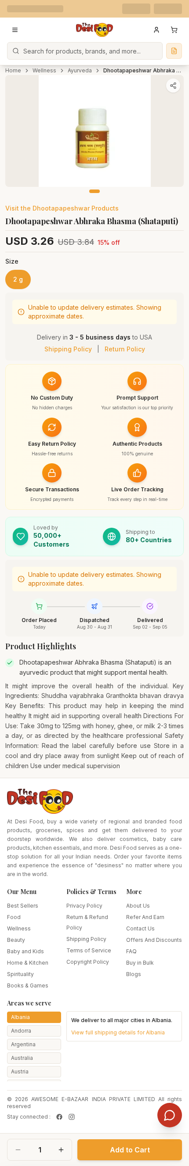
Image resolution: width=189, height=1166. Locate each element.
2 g (18, 279)
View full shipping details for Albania (118, 1032)
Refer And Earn (145, 917)
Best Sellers (22, 905)
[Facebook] (59, 1116)
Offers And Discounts (154, 940)
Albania (20, 1017)
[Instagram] (71, 1116)
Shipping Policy (68, 349)
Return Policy (125, 349)
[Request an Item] (174, 51)
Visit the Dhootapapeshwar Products (62, 208)
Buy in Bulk (140, 962)
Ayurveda (80, 70)
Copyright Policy (87, 962)
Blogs (133, 974)
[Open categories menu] (15, 30)
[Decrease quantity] (18, 1149)
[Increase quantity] (61, 1149)
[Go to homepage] (94, 30)
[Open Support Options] (169, 1115)
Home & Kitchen (27, 962)
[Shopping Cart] (174, 30)
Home (13, 70)
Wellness (44, 70)
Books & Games (27, 985)
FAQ (131, 951)
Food (14, 917)
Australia (22, 1058)
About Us (138, 905)
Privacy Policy (84, 905)
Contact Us (140, 928)
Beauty (16, 940)
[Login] (156, 30)
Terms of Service (88, 950)
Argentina (23, 1044)
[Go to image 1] (94, 191)
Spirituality (20, 974)
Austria (20, 1071)
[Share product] (173, 86)
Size (11, 261)
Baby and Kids (25, 951)
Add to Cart (130, 1149)
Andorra (21, 1030)
